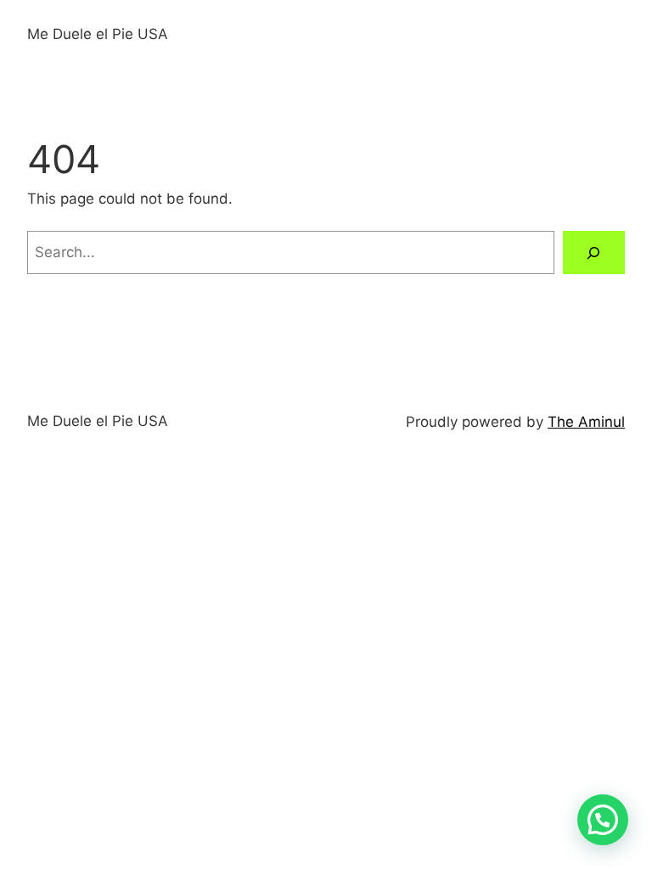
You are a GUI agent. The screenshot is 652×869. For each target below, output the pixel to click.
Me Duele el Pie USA (97, 33)
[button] (602, 819)
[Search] (594, 252)
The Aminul (586, 421)
